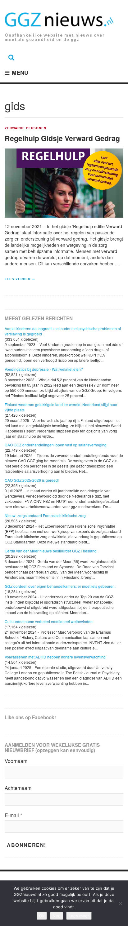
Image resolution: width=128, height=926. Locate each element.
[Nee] (120, 903)
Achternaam (18, 788)
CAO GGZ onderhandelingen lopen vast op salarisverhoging (56, 444)
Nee (57, 915)
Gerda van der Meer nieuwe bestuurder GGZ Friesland (51, 550)
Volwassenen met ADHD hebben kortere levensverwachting (55, 656)
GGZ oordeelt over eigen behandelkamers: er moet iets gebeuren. (60, 586)
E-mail (13, 815)
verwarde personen (25, 128)
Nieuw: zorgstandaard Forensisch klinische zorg (45, 515)
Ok (41, 915)
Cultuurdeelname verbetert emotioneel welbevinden (49, 621)
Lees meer (79, 915)
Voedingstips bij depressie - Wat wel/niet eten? (44, 369)
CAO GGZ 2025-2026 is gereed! (32, 480)
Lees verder (17, 279)
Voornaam (16, 761)
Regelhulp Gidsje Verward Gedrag (62, 138)
